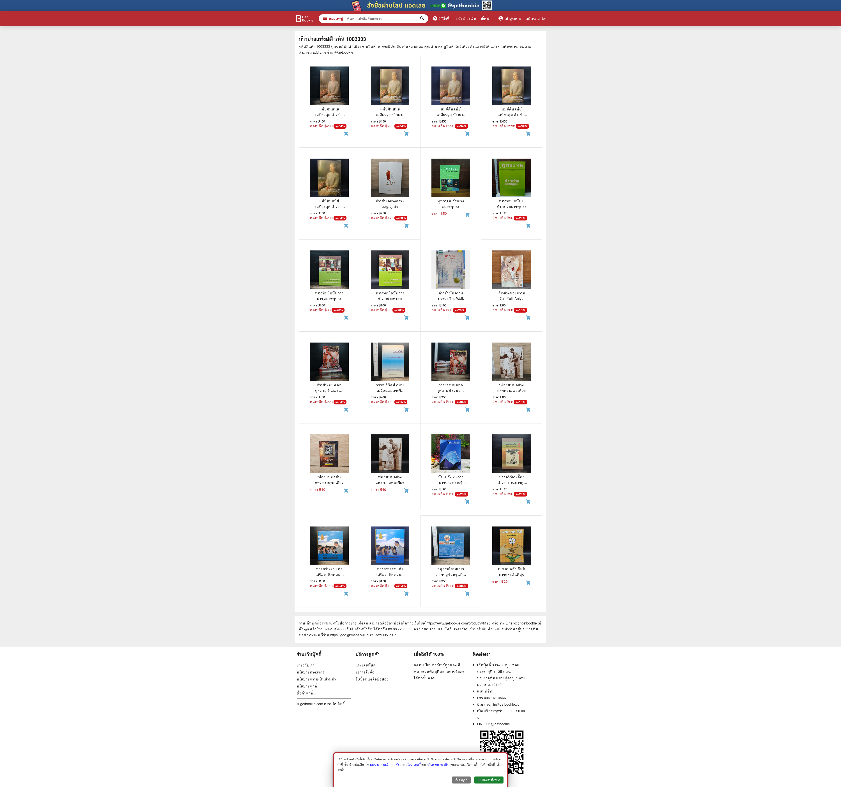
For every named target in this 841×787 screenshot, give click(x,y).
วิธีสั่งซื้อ (442, 18)
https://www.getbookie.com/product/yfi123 (458, 623)
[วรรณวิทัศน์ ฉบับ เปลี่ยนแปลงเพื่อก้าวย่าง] (390, 362)
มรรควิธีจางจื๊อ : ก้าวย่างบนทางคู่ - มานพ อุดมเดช (512, 482)
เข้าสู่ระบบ (509, 18)
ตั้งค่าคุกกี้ (305, 693)
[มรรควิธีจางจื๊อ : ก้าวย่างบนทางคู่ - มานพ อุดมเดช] (511, 454)
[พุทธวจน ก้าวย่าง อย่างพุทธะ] (450, 178)
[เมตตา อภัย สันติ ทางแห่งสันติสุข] (511, 546)
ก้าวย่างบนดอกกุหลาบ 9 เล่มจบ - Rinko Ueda (329, 390)
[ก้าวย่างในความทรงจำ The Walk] (450, 270)
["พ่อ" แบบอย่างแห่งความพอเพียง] (511, 362)
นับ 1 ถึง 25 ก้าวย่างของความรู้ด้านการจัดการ (450, 482)
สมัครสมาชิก (536, 18)
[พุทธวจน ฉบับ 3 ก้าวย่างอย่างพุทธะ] (511, 178)
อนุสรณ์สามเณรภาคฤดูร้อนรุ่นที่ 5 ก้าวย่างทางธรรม (450, 574)
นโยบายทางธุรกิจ (311, 672)
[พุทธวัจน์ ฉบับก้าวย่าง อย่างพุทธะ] (329, 270)
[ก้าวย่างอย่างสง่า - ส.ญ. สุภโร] (390, 178)
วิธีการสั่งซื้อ (365, 672)
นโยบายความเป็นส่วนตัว (316, 679)
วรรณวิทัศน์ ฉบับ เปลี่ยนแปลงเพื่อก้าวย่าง (390, 390)
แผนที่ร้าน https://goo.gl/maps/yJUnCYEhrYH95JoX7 (354, 634)
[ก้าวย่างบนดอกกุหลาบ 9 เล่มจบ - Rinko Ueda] (329, 362)
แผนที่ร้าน (485, 691)
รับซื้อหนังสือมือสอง (372, 679)
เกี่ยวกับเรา (305, 665)
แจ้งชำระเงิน (466, 18)
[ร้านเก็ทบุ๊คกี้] (304, 19)
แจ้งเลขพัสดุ (365, 665)
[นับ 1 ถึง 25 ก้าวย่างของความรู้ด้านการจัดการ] (450, 454)
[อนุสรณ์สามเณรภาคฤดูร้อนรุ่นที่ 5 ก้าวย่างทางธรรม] (450, 546)
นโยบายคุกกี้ (307, 686)
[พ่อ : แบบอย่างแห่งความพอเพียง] (390, 454)
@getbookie (500, 723)
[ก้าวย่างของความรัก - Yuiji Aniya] (511, 270)
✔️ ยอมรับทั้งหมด (489, 780)
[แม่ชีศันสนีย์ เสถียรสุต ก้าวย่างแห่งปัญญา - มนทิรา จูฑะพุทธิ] (329, 86)
